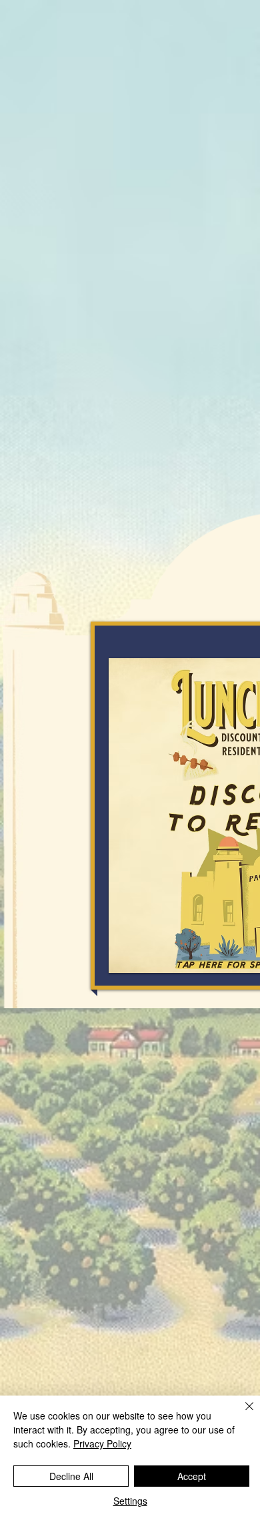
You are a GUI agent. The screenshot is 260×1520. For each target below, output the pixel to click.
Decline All (71, 1476)
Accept (191, 1476)
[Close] (241, 1414)
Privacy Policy (102, 1443)
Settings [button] (130, 1500)
